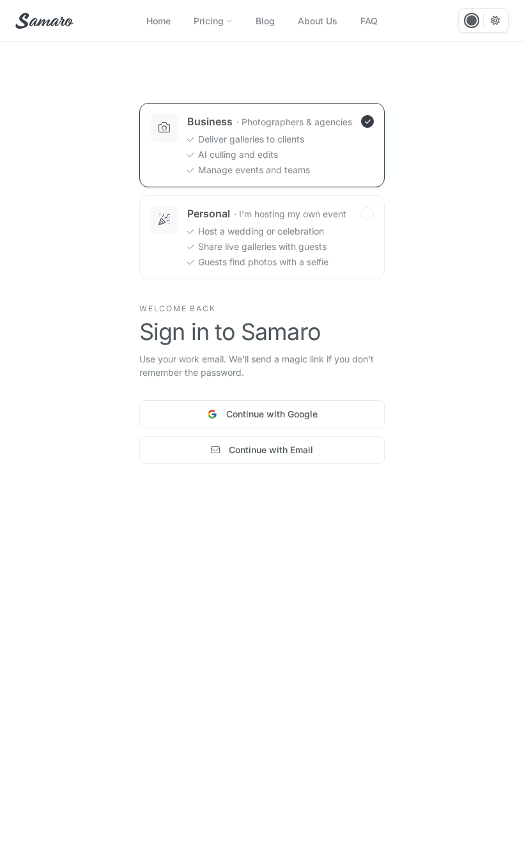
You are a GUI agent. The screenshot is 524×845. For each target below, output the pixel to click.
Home (158, 20)
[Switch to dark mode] (495, 20)
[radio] (262, 145)
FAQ (369, 20)
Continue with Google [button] (272, 413)
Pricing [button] (209, 20)
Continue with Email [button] (271, 449)
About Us (317, 20)
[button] (43, 21)
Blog (265, 20)
